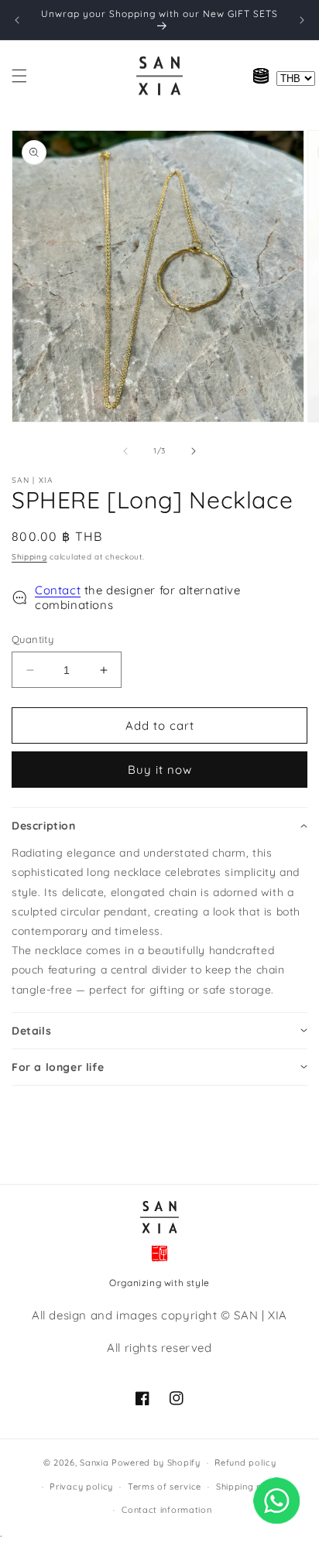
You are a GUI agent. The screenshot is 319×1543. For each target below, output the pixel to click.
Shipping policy (250, 1486)
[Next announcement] (302, 20)
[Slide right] (194, 451)
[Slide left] (125, 451)
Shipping (29, 557)
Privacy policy (81, 1486)
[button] (19, 76)
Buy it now (160, 769)
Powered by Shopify (156, 1462)
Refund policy (245, 1462)
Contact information (166, 1509)
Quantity (32, 639)
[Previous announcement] (17, 20)
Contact (58, 590)
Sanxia (94, 1462)
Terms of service (164, 1486)
